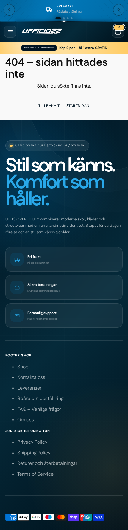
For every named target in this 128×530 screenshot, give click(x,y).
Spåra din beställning (40, 398)
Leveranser (29, 388)
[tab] (58, 18)
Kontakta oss (31, 377)
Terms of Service (35, 474)
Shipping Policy (33, 453)
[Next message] (118, 10)
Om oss (25, 419)
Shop (23, 367)
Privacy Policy (32, 442)
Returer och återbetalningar (47, 463)
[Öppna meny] (10, 32)
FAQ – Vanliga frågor (39, 409)
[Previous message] (9, 10)
